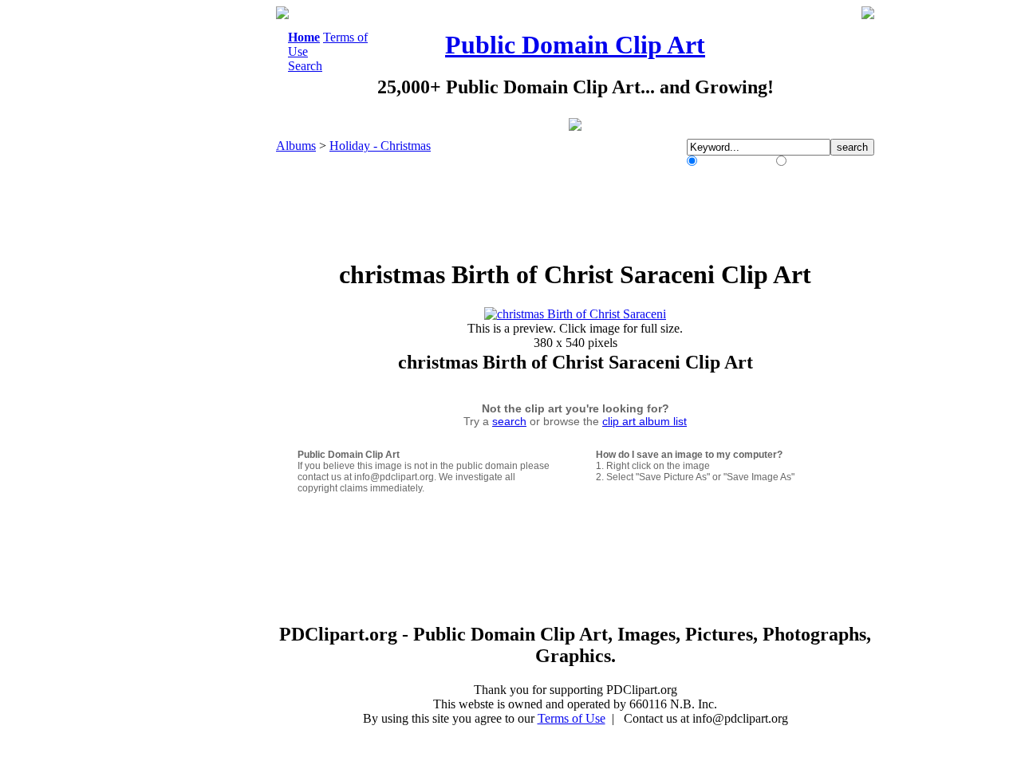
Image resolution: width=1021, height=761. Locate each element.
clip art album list (644, 421)
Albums (296, 145)
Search (305, 66)
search (509, 421)
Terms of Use (571, 718)
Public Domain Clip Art (575, 44)
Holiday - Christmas (380, 145)
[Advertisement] (210, 245)
